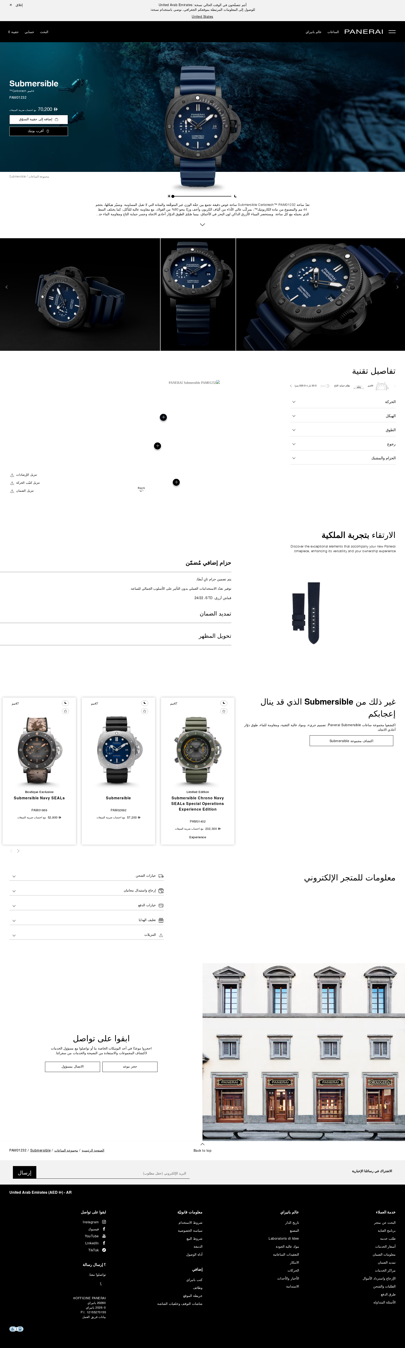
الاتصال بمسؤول (72, 1066)
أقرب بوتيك (36, 131)
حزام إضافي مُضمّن (208, 563)
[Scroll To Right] (394, 386)
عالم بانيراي (314, 31)
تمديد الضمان (215, 614)
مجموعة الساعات (39, 176)
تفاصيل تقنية (374, 371)
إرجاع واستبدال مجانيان (140, 890)
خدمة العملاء (386, 1212)
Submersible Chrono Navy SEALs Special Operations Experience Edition (197, 803)
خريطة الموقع (192, 1295)
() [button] (40, 1192)
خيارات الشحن (146, 875)
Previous (398, 287)
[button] (169, 196)
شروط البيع (194, 1238)
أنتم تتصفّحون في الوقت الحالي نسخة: (203, 4)
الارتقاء (359, 535)
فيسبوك (93, 1229)
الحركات (293, 1270)
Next (7, 287)
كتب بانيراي (194, 1279)
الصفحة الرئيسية (93, 1150)
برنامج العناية (387, 1230)
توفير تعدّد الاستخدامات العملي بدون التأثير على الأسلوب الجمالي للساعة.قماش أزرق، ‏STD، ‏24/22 (180, 588)
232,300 (213, 828)
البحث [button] (44, 31)
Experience (197, 837)
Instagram (91, 1222)
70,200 (48, 110)
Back (141, 488)
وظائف (197, 1287)
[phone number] (57, 1283)
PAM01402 (198, 821)
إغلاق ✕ (16, 4)
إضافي (197, 1269)
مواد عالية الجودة (287, 1246)
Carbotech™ (17, 91)
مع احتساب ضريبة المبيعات (22, 110)
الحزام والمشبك (383, 458)
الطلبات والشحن (384, 1286)
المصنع (294, 1230)
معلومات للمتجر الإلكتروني (350, 877)
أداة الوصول (194, 1254)
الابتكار (294, 1262)
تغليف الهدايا (147, 920)
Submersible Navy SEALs (39, 797)
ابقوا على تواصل (101, 1038)
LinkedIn (92, 1243)
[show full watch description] (202, 224)
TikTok (93, 1250)
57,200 (134, 817)
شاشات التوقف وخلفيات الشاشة (179, 1303)
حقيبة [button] (13, 31)
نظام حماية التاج (342, 386)
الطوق (391, 429)
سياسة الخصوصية (190, 1230)
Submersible (33, 83)
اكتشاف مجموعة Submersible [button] (352, 740)
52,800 (54, 817)
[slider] (172, 196)
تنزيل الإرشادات (26, 475)
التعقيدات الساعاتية (286, 1254)
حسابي (29, 31)
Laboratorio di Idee (284, 1238)
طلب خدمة (388, 1238)
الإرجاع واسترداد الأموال (379, 1278)
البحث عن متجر (385, 1222)
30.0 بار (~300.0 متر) (306, 386)
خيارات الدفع (147, 905)
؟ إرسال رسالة (94, 1264)
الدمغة (198, 1246)
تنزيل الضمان (25, 491)
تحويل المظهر (215, 636)
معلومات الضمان (384, 1254)
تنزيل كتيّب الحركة (28, 483)
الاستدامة (292, 1286)
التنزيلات (150, 934)
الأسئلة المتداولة (384, 1302)
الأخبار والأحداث (288, 1278)
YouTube (92, 1236)
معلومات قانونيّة (189, 1212)
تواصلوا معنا (98, 1274)
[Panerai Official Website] (364, 32)
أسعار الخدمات (385, 1246)
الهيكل (391, 415)
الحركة (390, 401)
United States (202, 16)
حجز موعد (130, 1066)
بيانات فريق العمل (94, 1316)
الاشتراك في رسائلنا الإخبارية (372, 1170)
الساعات (333, 31)
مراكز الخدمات (385, 1270)
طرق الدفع (388, 1294)
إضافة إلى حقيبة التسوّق (35, 119)
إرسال (24, 1172)
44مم (31, 91)
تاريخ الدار (292, 1222)
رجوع (391, 444)
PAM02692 (118, 810)
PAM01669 (39, 810)
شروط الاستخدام (190, 1222)
